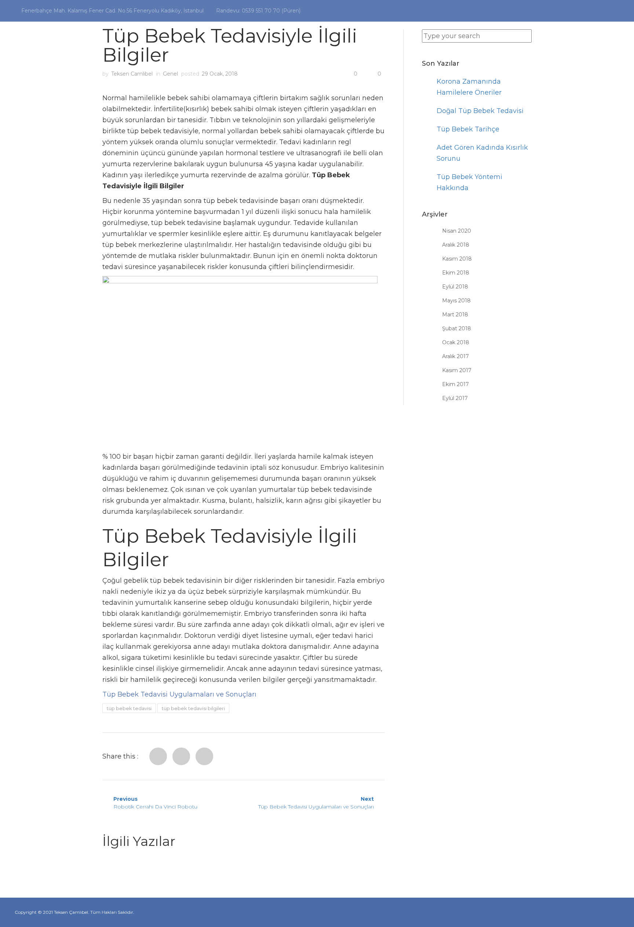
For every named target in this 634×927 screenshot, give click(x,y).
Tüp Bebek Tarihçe (468, 129)
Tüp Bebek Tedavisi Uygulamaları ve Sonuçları (179, 694)
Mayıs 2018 (456, 300)
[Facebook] (158, 756)
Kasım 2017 (456, 370)
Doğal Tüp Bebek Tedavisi (480, 111)
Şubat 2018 (456, 328)
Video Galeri (439, 51)
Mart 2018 (455, 314)
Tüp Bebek (384, 51)
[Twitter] (181, 756)
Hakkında (339, 51)
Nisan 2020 (456, 231)
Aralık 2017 (455, 356)
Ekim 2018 (455, 272)
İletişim (603, 51)
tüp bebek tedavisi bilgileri (193, 708)
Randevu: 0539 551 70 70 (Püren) (258, 10)
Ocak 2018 (455, 342)
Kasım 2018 (457, 258)
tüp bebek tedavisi (129, 708)
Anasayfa (296, 51)
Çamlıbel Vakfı (553, 51)
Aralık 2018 (455, 244)
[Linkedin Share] (204, 756)
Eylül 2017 (455, 398)
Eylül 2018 (455, 286)
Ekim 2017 (455, 384)
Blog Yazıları (494, 51)
